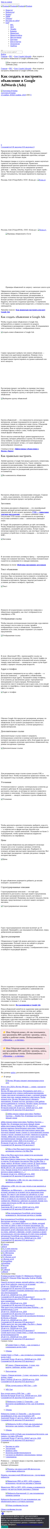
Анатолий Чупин (8, 1238)
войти (13, 1073)
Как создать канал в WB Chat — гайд (15, 1393)
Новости (9, 10)
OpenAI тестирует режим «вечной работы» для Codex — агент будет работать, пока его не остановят (23, 1283)
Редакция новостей (8, 1108)
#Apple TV (19, 1276)
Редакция (4, 1143)
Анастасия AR (6, 1207)
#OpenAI (37, 1276)
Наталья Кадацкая (8, 1395)
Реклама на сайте (12, 21)
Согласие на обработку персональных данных (24, 1455)
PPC (12, 25)
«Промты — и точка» (13, 1040)
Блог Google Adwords (22, 56)
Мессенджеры (15, 37)
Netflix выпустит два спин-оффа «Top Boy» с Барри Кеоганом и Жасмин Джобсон (21, 1325)
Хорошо (4, 1527)
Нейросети (10, 12)
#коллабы (25, 1278)
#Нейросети (29, 1276)
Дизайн (13, 29)
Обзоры (9, 18)
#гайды (32, 1278)
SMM (8, 16)
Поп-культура (15, 42)
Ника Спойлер (7, 1379)
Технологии (15, 44)
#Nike (19, 1278)
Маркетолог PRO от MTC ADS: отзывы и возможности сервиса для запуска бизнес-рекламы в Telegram (23, 1488)
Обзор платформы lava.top (11, 1509)
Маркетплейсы (16, 35)
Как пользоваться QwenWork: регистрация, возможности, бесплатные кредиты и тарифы (24, 1220)
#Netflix (39, 1278)
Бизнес (8, 14)
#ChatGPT (5, 1278)
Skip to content (6, 2)
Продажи (14, 39)
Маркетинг (14, 33)
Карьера (13, 31)
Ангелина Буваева (8, 93)
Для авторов (10, 1448)
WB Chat (9, 1389)
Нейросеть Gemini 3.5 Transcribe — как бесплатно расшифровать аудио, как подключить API (20, 1415)
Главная (4, 56)
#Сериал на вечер (8, 1276)
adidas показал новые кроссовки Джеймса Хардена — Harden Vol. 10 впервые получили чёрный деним (22, 1123)
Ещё (7, 23)
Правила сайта (11, 1451)
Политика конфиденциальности (18, 1453)
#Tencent (12, 1278)
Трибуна (13, 46)
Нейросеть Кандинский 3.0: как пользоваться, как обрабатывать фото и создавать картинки (21, 1500)
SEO (12, 27)
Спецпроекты (11, 1457)
